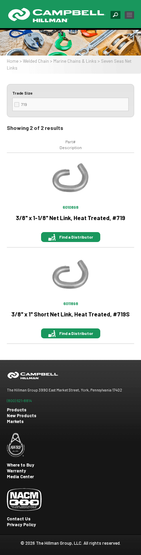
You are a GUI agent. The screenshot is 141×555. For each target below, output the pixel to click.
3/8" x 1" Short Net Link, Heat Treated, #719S (70, 314)
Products (16, 409)
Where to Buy (20, 465)
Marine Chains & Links (75, 61)
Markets (15, 421)
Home (12, 61)
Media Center (20, 476)
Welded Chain (36, 61)
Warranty (16, 470)
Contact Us (18, 518)
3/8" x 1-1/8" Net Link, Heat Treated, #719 (70, 217)
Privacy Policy (21, 524)
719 (24, 104)
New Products (21, 415)
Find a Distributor (76, 236)
